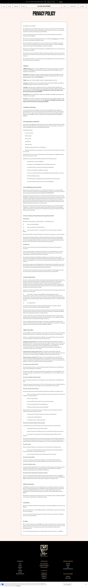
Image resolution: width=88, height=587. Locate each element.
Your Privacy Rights (67, 584)
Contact (20, 572)
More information (44, 563)
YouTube (43, 578)
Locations (20, 570)
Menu (20, 568)
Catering (68, 576)
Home (20, 563)
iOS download (43, 567)
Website (61, 531)
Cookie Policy (18, 585)
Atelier (20, 565)
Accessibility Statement (68, 568)
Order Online (68, 578)
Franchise (68, 563)
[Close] (86, 584)
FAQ (68, 567)
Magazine (20, 567)
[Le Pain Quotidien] (43, 6)
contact (24, 56)
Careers (68, 565)
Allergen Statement (20, 573)
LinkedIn (43, 576)
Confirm (60, 1)
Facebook (43, 574)
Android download (43, 565)
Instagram (43, 573)
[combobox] (51, 2)
